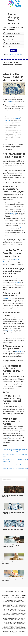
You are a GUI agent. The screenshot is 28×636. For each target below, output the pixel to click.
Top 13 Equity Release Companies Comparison (12, 562)
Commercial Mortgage (13, 43)
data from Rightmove (18, 110)
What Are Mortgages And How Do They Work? (12, 495)
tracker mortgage (18, 227)
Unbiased (18, 54)
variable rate (13, 213)
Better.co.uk (13, 54)
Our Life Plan (14, 3)
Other (8, 46)
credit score (8, 298)
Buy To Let (9, 40)
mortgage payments (10, 437)
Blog (4, 597)
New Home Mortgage (13, 33)
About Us (12, 597)
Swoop (13, 56)
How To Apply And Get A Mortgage (12, 529)
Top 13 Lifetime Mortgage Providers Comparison (13, 579)
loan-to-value (8, 330)
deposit (17, 318)
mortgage (9, 101)
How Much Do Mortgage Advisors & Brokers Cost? (13, 512)
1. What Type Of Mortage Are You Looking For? (13, 28)
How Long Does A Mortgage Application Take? (11, 545)
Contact (7, 597)
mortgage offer (19, 351)
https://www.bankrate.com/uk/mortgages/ (13, 465)
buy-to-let (17, 282)
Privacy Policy (18, 597)
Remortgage (10, 36)
